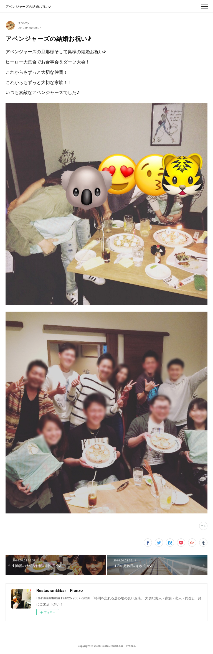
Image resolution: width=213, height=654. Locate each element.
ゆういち (23, 23)
